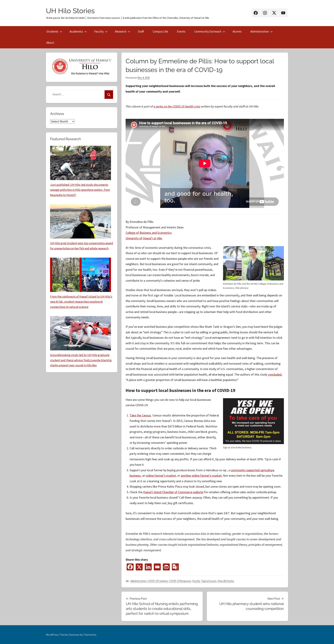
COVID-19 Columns (158, 581)
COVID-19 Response (180, 581)
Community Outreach (207, 31)
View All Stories (226, 581)
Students (52, 31)
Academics (76, 31)
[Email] (157, 567)
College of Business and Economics (149, 233)
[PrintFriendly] (166, 567)
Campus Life (160, 31)
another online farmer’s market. (201, 476)
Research (120, 31)
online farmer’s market (161, 476)
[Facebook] (130, 567)
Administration (259, 31)
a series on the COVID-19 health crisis (176, 106)
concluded (274, 374)
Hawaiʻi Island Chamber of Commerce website (173, 492)
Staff (141, 31)
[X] (139, 567)
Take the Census (140, 415)
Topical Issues (208, 581)
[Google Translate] (175, 567)
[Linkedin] (148, 567)
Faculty (99, 31)
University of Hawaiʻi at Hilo (144, 238)
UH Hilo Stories (70, 11)
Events (181, 31)
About (50, 43)
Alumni (237, 31)
